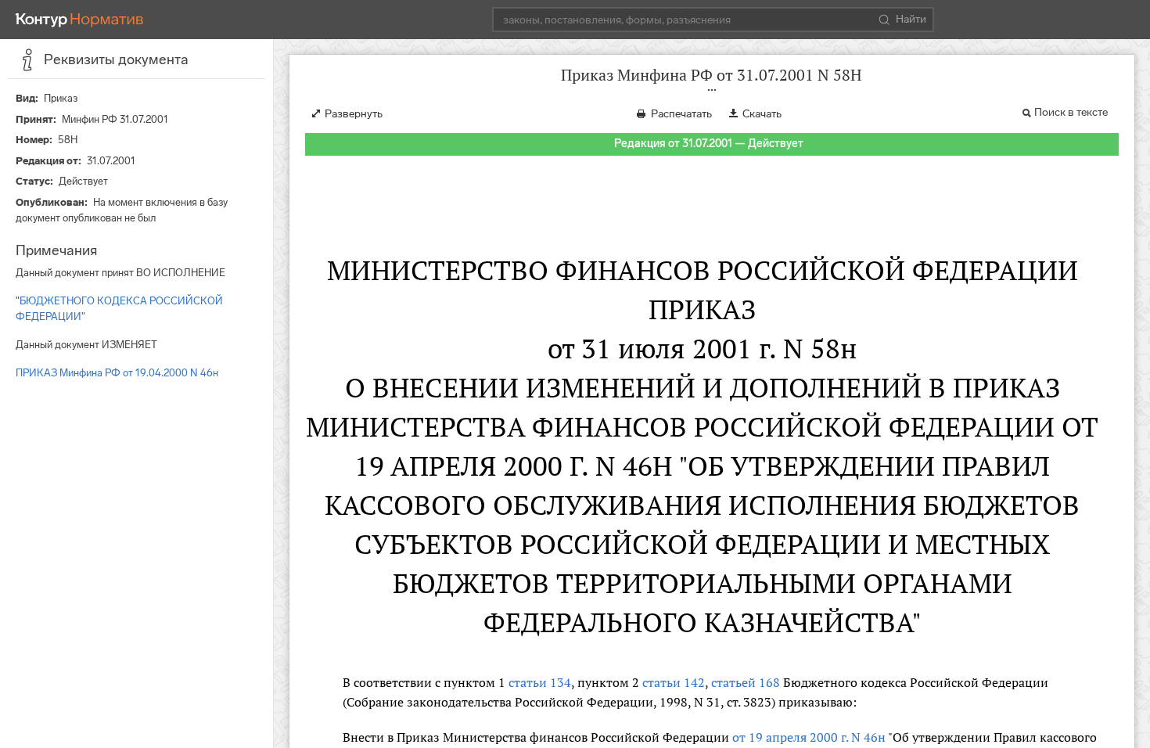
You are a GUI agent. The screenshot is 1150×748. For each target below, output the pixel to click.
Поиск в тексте (1071, 112)
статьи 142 (673, 682)
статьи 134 (540, 682)
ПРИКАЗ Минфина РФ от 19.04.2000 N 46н (117, 373)
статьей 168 (745, 682)
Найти (911, 19)
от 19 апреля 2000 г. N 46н (809, 737)
